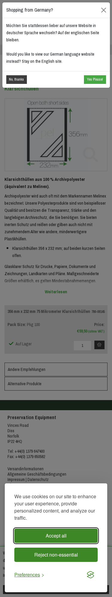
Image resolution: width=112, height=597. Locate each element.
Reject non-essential (56, 554)
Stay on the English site (42, 61)
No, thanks (16, 79)
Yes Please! (95, 79)
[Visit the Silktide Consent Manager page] (90, 575)
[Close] (103, 10)
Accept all (56, 535)
